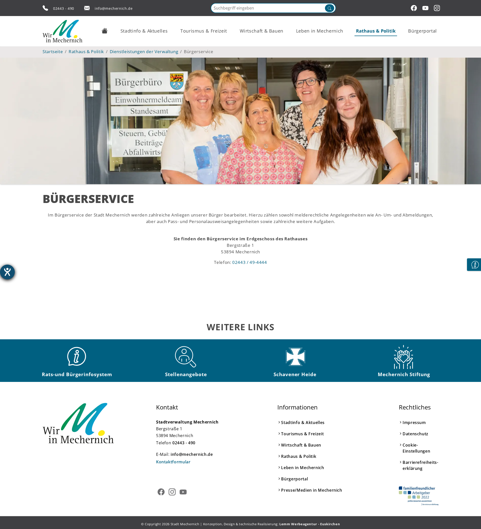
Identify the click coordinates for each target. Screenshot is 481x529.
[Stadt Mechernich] (62, 31)
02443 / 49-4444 (249, 262)
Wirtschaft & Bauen (301, 445)
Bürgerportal (294, 479)
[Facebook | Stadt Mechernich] (414, 8)
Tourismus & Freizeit (302, 434)
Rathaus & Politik (298, 456)
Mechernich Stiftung (404, 374)
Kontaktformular (173, 462)
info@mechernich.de (114, 8)
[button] (104, 31)
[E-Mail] (87, 8)
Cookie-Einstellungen (416, 448)
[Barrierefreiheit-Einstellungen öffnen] (7, 272)
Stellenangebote (186, 374)
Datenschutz (415, 434)
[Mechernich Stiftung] (404, 356)
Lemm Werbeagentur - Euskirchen (309, 524)
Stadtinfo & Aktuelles (302, 422)
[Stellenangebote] (186, 356)
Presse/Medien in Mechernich (311, 490)
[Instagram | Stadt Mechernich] (437, 8)
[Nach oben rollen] (469, 517)
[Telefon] (45, 8)
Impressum (414, 422)
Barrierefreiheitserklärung (420, 465)
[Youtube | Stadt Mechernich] (426, 8)
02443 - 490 (63, 8)
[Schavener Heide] (295, 356)
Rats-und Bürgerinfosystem (77, 374)
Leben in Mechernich (302, 467)
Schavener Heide (295, 374)
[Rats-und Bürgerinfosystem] (77, 356)
